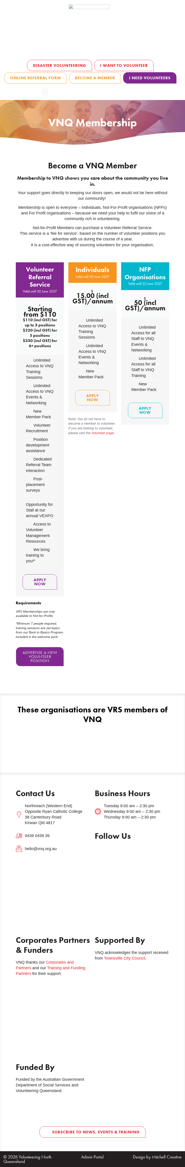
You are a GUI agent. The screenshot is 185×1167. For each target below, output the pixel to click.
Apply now (40, 581)
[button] (45, 91)
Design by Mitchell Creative (157, 1157)
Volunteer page (102, 433)
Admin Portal (92, 1157)
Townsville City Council (124, 958)
